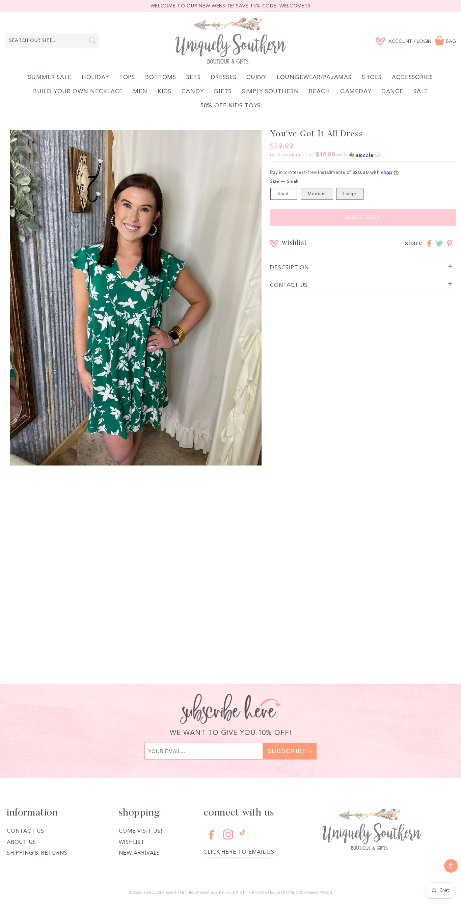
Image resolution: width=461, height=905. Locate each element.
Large (349, 194)
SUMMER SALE (49, 77)
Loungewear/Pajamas (314, 77)
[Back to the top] (451, 866)
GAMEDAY (355, 92)
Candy (193, 92)
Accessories (412, 77)
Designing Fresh (314, 893)
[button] (325, 155)
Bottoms (160, 77)
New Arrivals (139, 853)
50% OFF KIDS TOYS (230, 106)
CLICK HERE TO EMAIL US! (240, 852)
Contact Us (25, 831)
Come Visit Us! (140, 831)
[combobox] (52, 40)
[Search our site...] (92, 40)
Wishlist (132, 842)
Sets (193, 77)
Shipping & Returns (37, 853)
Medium (317, 194)
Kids (164, 92)
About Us (21, 842)
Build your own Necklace (78, 92)
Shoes (372, 77)
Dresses (223, 77)
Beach (319, 92)
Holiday (95, 77)
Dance (392, 92)
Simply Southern (270, 92)
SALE (420, 92)
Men (140, 92)
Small (283, 194)
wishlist (286, 243)
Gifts (223, 92)
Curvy (256, 77)
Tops (127, 77)
